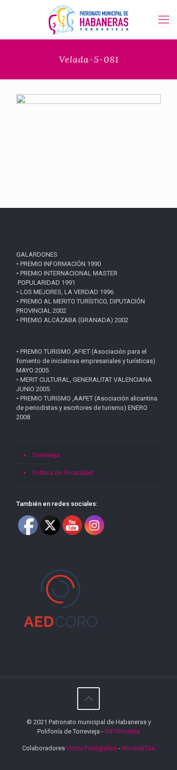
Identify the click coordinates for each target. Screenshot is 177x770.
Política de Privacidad (62, 472)
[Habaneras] (88, 19)
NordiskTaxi (138, 748)
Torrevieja (45, 455)
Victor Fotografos (91, 748)
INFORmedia (122, 731)
